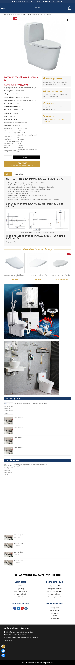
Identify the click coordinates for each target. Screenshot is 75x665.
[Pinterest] (22, 608)
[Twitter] (18, 608)
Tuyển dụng (20, 588)
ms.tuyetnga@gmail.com (18, 635)
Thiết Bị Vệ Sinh (54, 608)
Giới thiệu (20, 586)
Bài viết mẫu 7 (18, 438)
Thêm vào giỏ (26, 157)
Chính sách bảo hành (54, 594)
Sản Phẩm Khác (54, 619)
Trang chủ (7, 14)
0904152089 (50, 1)
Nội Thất (54, 616)
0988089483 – (52, 119)
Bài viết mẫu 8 (18, 428)
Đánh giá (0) (18, 174)
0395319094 (42, 1)
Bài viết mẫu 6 (18, 448)
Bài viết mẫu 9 (18, 418)
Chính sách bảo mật (20, 594)
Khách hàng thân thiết (54, 597)
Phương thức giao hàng (54, 591)
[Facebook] (14, 608)
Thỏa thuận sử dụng (20, 591)
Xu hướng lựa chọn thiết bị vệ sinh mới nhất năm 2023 (31, 403)
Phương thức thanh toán (54, 588)
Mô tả (8, 174)
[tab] (8, 174)
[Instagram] (26, 608)
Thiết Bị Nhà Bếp (54, 610)
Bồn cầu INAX (21, 14)
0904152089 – (61, 119)
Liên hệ (20, 597)
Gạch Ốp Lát (55, 613)
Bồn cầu (13, 14)
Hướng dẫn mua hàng (54, 586)
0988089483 (59, 1)
